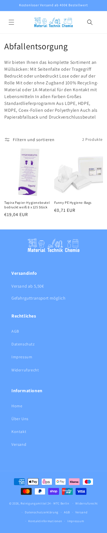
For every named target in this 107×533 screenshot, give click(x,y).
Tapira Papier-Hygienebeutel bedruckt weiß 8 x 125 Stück (27, 204)
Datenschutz (23, 344)
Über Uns (20, 418)
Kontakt (18, 431)
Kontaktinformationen (45, 521)
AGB (15, 331)
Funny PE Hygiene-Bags (73, 202)
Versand (18, 444)
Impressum (21, 356)
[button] (11, 22)
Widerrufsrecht (25, 370)
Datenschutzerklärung (41, 512)
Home (16, 405)
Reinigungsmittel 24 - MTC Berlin (45, 503)
